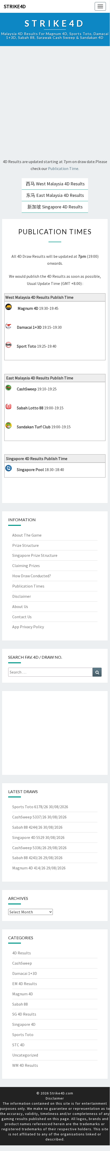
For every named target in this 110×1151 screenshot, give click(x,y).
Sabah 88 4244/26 (27, 827)
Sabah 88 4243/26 (27, 857)
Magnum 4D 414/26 (28, 867)
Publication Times (28, 586)
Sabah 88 (20, 1004)
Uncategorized (25, 1055)
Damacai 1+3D (24, 973)
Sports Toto (22, 1034)
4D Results (21, 952)
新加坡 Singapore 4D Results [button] (55, 207)
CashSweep (22, 963)
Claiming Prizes (26, 565)
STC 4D (18, 1044)
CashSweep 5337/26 (29, 816)
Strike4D (15, 6)
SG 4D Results (24, 1014)
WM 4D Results (25, 1065)
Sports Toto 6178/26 (30, 806)
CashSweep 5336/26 (29, 847)
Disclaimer (21, 596)
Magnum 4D (22, 993)
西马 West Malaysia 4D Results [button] (55, 184)
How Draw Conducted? (31, 575)
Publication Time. (63, 168)
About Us (20, 606)
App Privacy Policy (28, 626)
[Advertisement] (55, 103)
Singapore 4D (23, 1024)
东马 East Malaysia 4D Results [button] (55, 195)
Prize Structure (25, 545)
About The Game (27, 535)
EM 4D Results (24, 983)
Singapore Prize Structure (34, 555)
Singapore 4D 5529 (28, 837)
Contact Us (22, 616)
